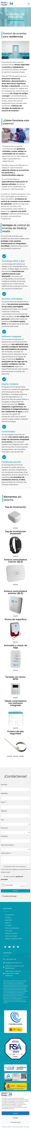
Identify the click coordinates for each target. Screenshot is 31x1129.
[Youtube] (9, 947)
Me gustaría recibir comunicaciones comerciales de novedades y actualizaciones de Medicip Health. (15, 869)
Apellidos (4, 793)
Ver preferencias (15, 1122)
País (2, 820)
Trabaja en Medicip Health (13, 938)
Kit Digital (8, 925)
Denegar (15, 1118)
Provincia (4, 828)
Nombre (4, 784)
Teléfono (4, 811)
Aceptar (15, 1113)
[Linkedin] (14, 947)
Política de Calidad (11, 936)
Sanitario (8, 917)
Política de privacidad (17, 1126)
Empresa (4, 836)
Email (3, 802)
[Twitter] (5, 947)
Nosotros (8, 923)
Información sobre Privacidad (9, 896)
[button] (28, 3)
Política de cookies (6, 1126)
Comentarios (6, 853)
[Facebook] (18, 947)
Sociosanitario (9, 915)
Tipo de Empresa (7, 845)
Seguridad (8, 920)
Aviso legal (26, 1126)
